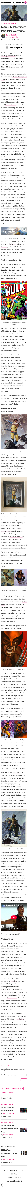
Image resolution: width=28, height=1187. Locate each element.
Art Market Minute (6, 1144)
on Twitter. (20, 1019)
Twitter (8, 1051)
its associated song (16, 537)
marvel (8, 1088)
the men (4, 247)
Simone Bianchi (10, 105)
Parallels (11, 61)
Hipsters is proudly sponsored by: (14, 44)
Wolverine (11, 1092)
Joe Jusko (10, 96)
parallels (4, 1092)
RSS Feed (14, 1174)
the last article (12, 998)
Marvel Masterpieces (17, 1088)
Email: (3, 1075)
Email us (18, 1177)
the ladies (12, 244)
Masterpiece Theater (8, 23)
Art (3, 1088)
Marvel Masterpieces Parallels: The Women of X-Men (9, 1128)
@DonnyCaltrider (12, 37)
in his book (16, 772)
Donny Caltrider (11, 35)
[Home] (15, 2)
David (20, 1181)
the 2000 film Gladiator (18, 900)
